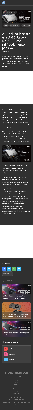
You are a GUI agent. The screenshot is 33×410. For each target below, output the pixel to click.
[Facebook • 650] (9, 376)
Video (16, 395)
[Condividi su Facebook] (4, 269)
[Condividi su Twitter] (9, 269)
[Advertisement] (16, 87)
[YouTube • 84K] (16, 376)
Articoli (16, 385)
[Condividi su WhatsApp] (14, 269)
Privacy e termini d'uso (16, 399)
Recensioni (16, 389)
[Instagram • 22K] (13, 376)
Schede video (26, 25)
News (6, 25)
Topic (16, 391)
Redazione (16, 393)
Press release (14, 25)
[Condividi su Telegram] (19, 269)
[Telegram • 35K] (20, 376)
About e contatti (16, 397)
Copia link (6, 273)
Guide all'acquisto (16, 387)
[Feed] (23, 376)
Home (16, 380)
